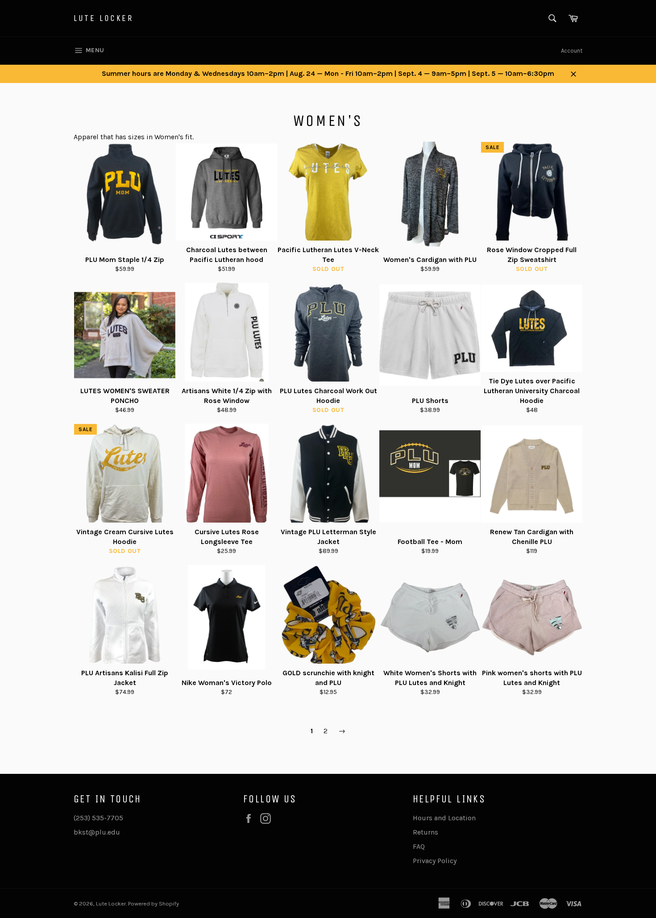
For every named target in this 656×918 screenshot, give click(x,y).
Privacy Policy (435, 860)
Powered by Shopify (153, 903)
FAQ (419, 846)
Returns (425, 832)
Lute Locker (104, 18)
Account (571, 50)
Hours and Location (444, 818)
